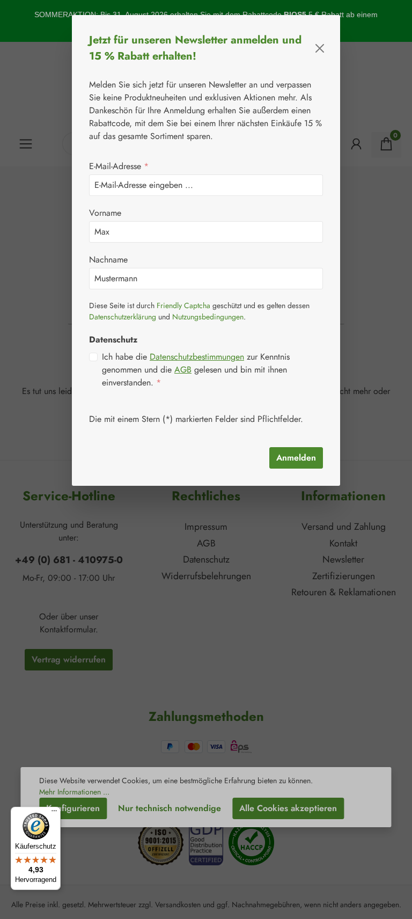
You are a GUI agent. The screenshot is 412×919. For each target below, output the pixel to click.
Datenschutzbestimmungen (197, 357)
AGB (183, 369)
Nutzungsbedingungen (208, 316)
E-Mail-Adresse (119, 166)
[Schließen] (320, 48)
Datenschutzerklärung (122, 316)
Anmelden (296, 457)
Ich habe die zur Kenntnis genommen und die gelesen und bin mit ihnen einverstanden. (196, 370)
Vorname (105, 213)
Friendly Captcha (183, 305)
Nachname (108, 259)
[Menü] (54, 813)
